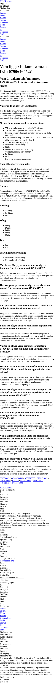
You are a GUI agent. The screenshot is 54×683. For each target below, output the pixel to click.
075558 (15, 481)
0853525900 (5, 481)
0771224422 (38, 481)
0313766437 (5, 478)
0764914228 (17, 483)
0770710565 (30, 478)
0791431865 (42, 478)
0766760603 (17, 478)
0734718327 (25, 481)
